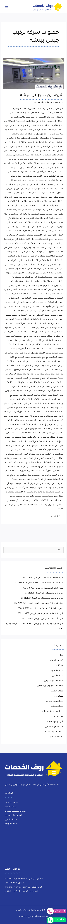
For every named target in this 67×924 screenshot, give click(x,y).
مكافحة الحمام (57, 737)
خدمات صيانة (57, 103)
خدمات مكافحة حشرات (53, 711)
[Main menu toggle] (6, 6)
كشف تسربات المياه (54, 732)
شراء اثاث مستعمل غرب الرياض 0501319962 (43, 619)
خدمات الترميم (57, 671)
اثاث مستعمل (57, 660)
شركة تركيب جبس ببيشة (42, 95)
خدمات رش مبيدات (55, 701)
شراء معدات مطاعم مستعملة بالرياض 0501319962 (39, 583)
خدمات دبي (58, 696)
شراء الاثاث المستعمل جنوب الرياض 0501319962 (41, 614)
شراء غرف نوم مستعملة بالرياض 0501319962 (42, 598)
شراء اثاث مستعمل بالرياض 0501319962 (44, 593)
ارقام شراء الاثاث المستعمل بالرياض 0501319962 (41, 609)
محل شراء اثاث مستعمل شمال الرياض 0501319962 (39, 603)
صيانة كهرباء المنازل (54, 727)
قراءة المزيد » (57, 516)
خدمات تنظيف (57, 691)
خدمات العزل (58, 676)
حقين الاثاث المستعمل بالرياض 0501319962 (43, 588)
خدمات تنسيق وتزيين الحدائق (50, 686)
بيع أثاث (60, 666)
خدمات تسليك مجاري (54, 681)
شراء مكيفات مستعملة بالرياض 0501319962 (43, 578)
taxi (62, 655)
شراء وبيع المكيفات (54, 722)
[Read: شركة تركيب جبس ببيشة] (33, 73)
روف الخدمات (58, 717)
